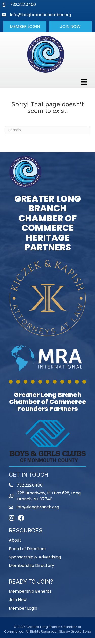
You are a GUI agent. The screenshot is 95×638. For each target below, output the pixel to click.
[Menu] (84, 81)
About (15, 540)
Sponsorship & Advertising (35, 557)
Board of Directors (27, 549)
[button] (24, 26)
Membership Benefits (30, 591)
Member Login (23, 608)
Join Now (18, 600)
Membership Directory (31, 565)
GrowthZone (81, 631)
